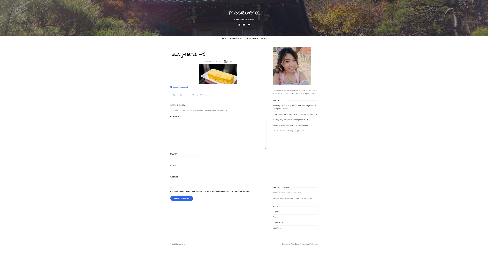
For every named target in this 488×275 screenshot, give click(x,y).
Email (173, 165)
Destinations (236, 39)
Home (223, 39)
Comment (175, 117)
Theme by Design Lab (310, 244)
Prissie (229, 62)
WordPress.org (278, 228)
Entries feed (277, 217)
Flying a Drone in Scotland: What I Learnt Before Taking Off (295, 114)
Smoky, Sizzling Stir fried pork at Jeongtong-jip (290, 125)
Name (173, 154)
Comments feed (278, 223)
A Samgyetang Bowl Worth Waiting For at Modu (290, 120)
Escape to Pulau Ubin (293, 193)
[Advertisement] (295, 161)
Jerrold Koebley (278, 198)
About (264, 39)
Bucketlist (252, 39)
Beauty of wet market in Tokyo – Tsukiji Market (192, 95)
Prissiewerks (244, 12)
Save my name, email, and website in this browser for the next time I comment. (210, 192)
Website (174, 177)
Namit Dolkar (278, 193)
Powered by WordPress (290, 244)
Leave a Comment (180, 87)
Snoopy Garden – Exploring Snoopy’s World (289, 131)
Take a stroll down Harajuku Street (299, 198)
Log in (275, 211)
